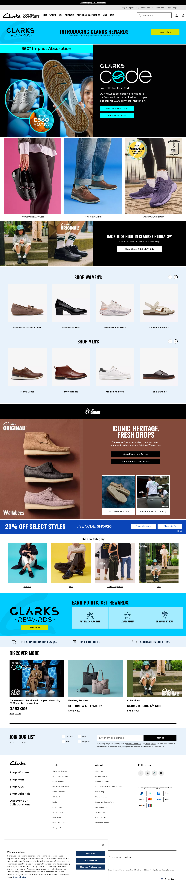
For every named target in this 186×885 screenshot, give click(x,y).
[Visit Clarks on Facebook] (141, 773)
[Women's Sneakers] (115, 303)
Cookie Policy (19, 877)
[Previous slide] (170, 277)
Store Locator (57, 812)
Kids (105, 15)
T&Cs (179, 531)
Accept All (90, 854)
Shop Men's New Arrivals (135, 454)
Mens (84, 736)
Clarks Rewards (58, 792)
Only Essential (91, 860)
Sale (112, 15)
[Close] (103, 845)
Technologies (100, 812)
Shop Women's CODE (117, 108)
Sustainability (100, 817)
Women (52, 15)
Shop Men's (170, 526)
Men (60, 15)
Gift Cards (56, 797)
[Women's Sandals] (159, 303)
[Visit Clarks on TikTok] (154, 773)
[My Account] (176, 15)
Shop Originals (20, 793)
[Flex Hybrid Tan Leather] (92, 176)
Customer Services (59, 771)
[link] (37, 688)
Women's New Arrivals (33, 217)
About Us (99, 771)
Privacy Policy (150, 744)
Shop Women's (143, 526)
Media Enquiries (101, 807)
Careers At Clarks (102, 781)
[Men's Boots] (71, 367)
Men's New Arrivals (93, 217)
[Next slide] (175, 277)
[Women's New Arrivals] (32, 176)
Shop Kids (17, 786)
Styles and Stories (102, 823)
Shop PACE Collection (153, 217)
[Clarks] (21, 15)
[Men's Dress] (27, 367)
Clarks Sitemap (101, 797)
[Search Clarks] (154, 15)
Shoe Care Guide (58, 823)
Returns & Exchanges (60, 786)
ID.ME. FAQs (57, 807)
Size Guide (56, 817)
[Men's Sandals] (159, 367)
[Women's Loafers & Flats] (27, 303)
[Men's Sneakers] (115, 367)
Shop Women (19, 772)
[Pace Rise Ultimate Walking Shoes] (153, 176)
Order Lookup (57, 781)
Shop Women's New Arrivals (136, 461)
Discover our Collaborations (20, 802)
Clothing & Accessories (88, 15)
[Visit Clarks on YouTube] (161, 773)
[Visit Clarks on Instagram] (147, 773)
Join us (160, 738)
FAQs (54, 802)
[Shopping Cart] (183, 15)
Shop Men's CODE (117, 115)
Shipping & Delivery (60, 776)
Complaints (57, 828)
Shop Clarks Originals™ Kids (139, 249)
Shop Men (17, 779)
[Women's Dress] (71, 303)
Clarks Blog (99, 792)
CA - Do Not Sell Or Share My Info (108, 786)
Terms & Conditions (133, 744)
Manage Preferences (90, 867)
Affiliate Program (102, 776)
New (45, 15)
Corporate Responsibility (105, 802)
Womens (69, 736)
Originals (69, 15)
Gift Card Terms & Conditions (119, 857)
